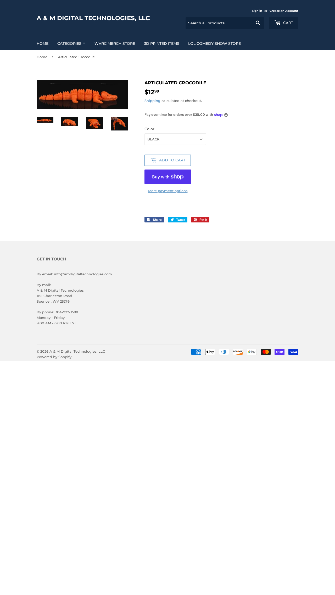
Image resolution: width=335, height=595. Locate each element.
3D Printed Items (161, 43)
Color (149, 129)
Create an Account (284, 11)
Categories (69, 43)
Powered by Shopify (54, 357)
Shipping (152, 101)
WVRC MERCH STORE (114, 43)
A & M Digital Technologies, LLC (93, 18)
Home (42, 43)
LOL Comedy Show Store (214, 43)
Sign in (257, 11)
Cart (287, 22)
